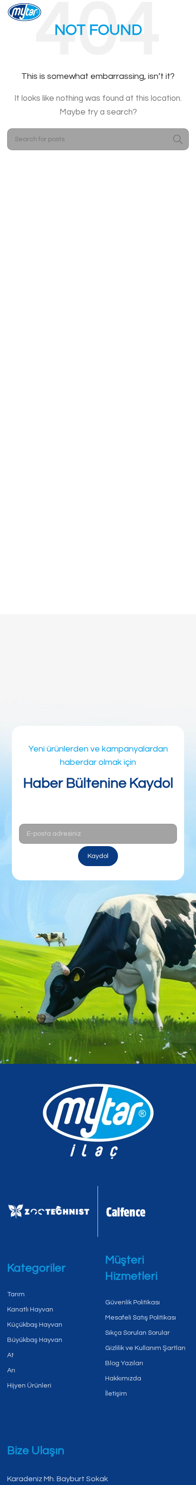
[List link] (49, 1295)
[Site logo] (24, 14)
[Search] (178, 139)
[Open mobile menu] (182, 14)
